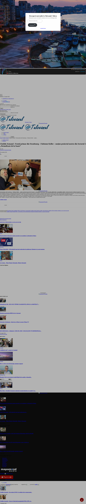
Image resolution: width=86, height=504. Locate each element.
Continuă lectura (43, 28)
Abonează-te (31, 25)
